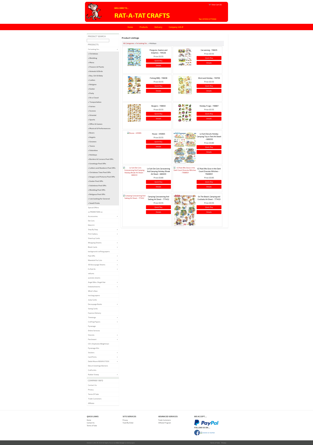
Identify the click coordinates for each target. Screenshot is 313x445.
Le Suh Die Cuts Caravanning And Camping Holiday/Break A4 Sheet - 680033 (158, 171)
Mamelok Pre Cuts (95, 260)
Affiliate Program (164, 423)
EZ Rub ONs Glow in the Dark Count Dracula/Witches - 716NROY (209, 171)
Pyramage (92, 326)
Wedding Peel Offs (97, 190)
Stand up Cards (94, 238)
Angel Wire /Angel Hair (97, 282)
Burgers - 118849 (158, 106)
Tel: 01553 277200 (207, 19)
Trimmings (92, 317)
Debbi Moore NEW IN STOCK (98, 361)
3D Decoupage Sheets (96, 265)
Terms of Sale (92, 426)
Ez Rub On (92, 269)
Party (91, 93)
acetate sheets (94, 278)
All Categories (128, 43)
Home (130, 27)
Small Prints (94, 203)
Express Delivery (94, 313)
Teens (92, 146)
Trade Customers (94, 399)
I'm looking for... (142, 43)
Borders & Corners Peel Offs (101, 159)
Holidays (93, 155)
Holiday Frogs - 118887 (209, 106)
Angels (92, 137)
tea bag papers (94, 295)
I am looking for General (99, 199)
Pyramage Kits (93, 348)
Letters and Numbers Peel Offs (102, 168)
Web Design (120, 443)
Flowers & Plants (96, 67)
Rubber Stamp (93, 374)
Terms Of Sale (93, 394)
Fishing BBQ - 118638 (158, 78)
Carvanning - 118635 (209, 50)
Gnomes (92, 142)
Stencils (91, 335)
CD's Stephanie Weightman (98, 344)
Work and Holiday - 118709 (209, 78)
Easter (92, 89)
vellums (91, 273)
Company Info (175, 27)
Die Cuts (91, 221)
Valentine (93, 150)
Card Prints (92, 357)
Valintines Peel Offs (97, 185)
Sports (92, 120)
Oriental (92, 115)
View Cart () (217, 5)
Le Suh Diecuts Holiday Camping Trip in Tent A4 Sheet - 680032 (209, 136)
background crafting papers (99, 251)
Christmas (93, 54)
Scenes (92, 111)
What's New (93, 291)
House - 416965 (158, 134)
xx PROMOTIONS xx (95, 212)
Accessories (93, 216)
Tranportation (95, 102)
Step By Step (93, 229)
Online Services (94, 331)
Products (144, 27)
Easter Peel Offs (96, 181)
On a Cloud (94, 98)
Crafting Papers (94, 322)
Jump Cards (92, 300)
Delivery (158, 27)
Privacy (91, 390)
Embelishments (94, 287)
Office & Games (95, 124)
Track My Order (128, 423)
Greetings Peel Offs (97, 163)
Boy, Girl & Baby (96, 76)
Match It (91, 225)
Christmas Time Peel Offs (100, 172)
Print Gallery (93, 234)
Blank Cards (92, 247)
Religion (92, 84)
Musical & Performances (99, 128)
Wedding (93, 58)
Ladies (92, 80)
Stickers (91, 352)
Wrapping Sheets (94, 243)
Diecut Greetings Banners (98, 366)
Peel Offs (91, 256)
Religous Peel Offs (97, 194)
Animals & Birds (96, 71)
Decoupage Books (95, 304)
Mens (91, 62)
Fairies (92, 106)
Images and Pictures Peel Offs (102, 177)
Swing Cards (93, 309)
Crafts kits (92, 370)
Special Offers (93, 207)
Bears (91, 133)
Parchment (92, 339)
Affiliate (91, 403)
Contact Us (92, 385)
